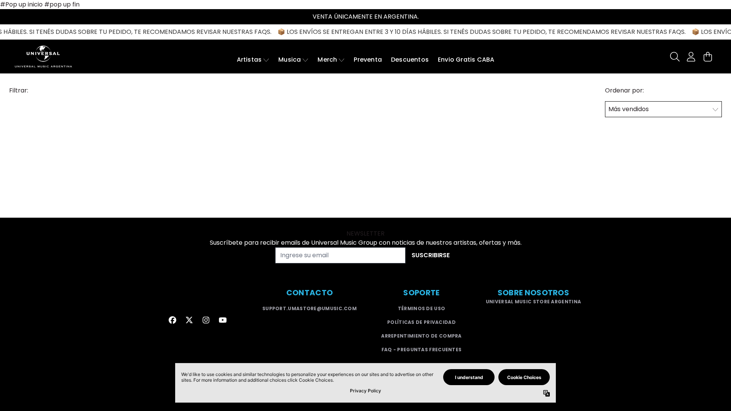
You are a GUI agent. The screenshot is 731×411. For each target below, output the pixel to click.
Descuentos (410, 59)
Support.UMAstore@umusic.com (309, 308)
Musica (289, 59)
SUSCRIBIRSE (431, 255)
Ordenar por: (624, 90)
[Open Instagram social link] (206, 320)
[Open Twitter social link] (189, 320)
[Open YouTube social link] (222, 320)
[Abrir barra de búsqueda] (674, 56)
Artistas (249, 59)
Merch (327, 59)
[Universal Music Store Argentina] (43, 56)
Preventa (368, 59)
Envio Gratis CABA (466, 59)
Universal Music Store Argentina (533, 301)
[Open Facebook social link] (172, 320)
